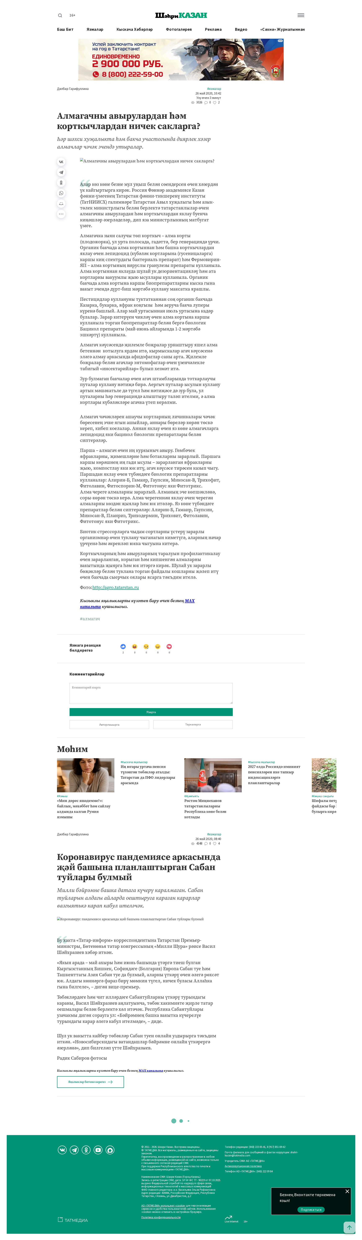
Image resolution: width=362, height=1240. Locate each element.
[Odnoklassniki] (86, 1150)
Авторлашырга (109, 724)
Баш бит (65, 29)
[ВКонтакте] (61, 162)
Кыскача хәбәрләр (134, 29)
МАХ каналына (150, 1070)
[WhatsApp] (61, 193)
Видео (241, 29)
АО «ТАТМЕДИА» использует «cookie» (163, 1205)
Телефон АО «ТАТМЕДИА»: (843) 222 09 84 (249, 1171)
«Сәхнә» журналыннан (282, 29)
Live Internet (231, 1221)
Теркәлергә (193, 725)
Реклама (213, 29)
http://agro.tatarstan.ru (115, 587)
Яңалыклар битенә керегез (87, 1082)
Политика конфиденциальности (161, 1217)
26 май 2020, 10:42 (208, 93)
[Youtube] (98, 1150)
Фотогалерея (179, 29)
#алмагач (90, 619)
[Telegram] (61, 172)
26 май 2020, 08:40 (208, 839)
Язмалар (95, 29)
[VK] (62, 1150)
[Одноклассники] (61, 182)
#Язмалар (214, 89)
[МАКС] (110, 1150)
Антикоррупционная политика (243, 1166)
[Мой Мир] (61, 203)
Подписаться (311, 1209)
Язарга (151, 712)
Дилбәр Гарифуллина (73, 89)
